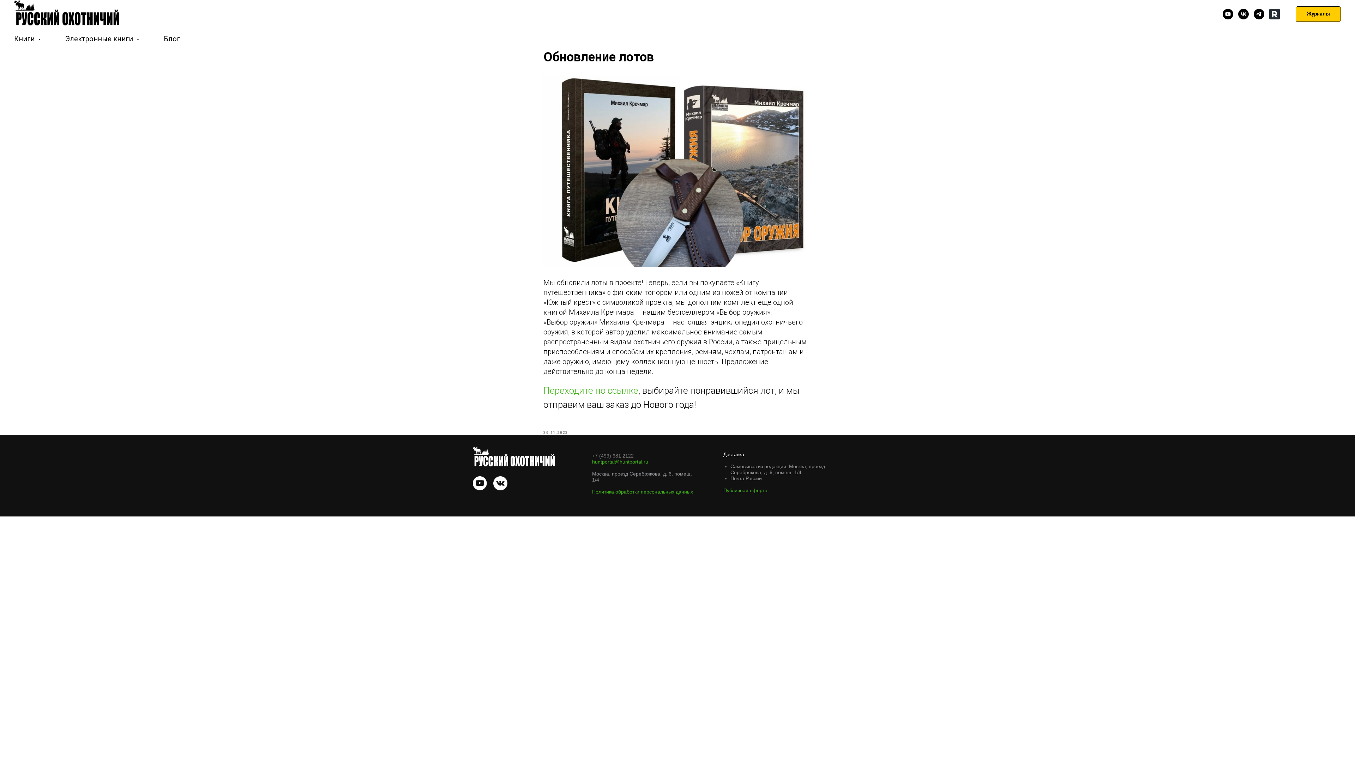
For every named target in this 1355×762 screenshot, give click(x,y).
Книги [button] (25, 39)
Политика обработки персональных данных (642, 492)
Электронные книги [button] (100, 39)
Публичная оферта (745, 490)
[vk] (1243, 14)
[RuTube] (1274, 14)
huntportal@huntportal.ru (620, 462)
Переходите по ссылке (590, 390)
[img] (480, 483)
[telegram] (1259, 14)
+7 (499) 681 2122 (613, 456)
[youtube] (1228, 14)
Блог (172, 39)
